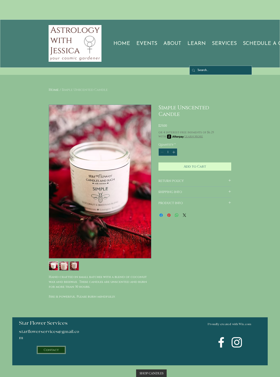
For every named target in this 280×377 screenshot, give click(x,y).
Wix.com (245, 324)
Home (54, 90)
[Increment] (174, 152)
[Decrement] (161, 152)
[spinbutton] (168, 152)
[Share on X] (184, 215)
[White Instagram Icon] (237, 342)
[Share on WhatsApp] (176, 215)
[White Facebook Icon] (221, 342)
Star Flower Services (43, 323)
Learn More (193, 136)
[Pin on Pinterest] (168, 215)
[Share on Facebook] (161, 215)
